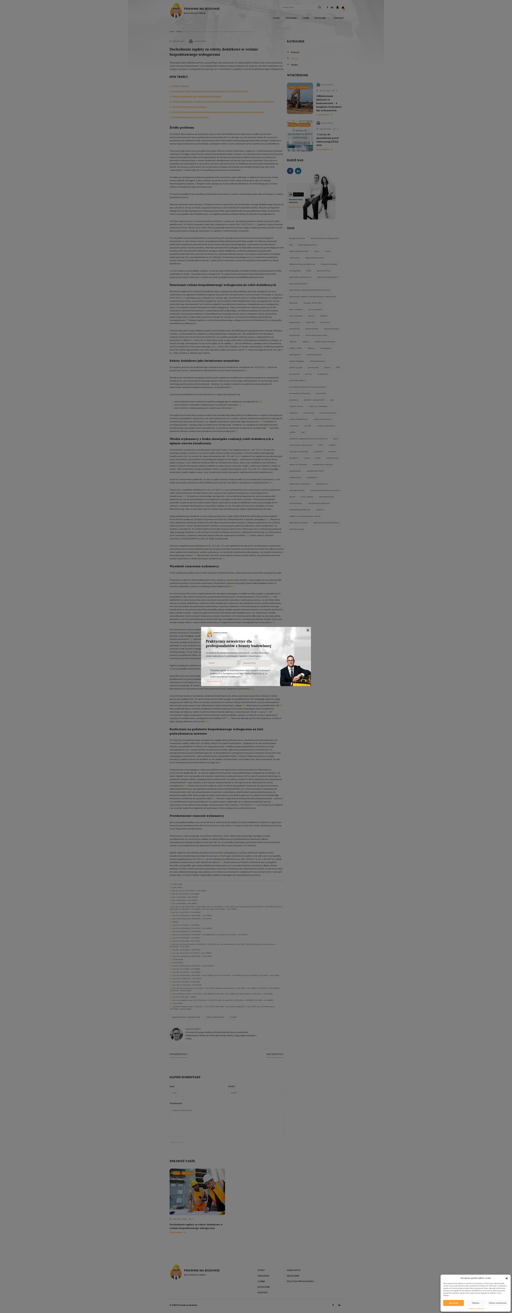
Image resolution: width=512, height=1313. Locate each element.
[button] (506, 1278)
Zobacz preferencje (498, 1303)
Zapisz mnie (212, 681)
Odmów (475, 1303)
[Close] (308, 630)
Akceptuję (453, 1303)
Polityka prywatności (476, 1308)
